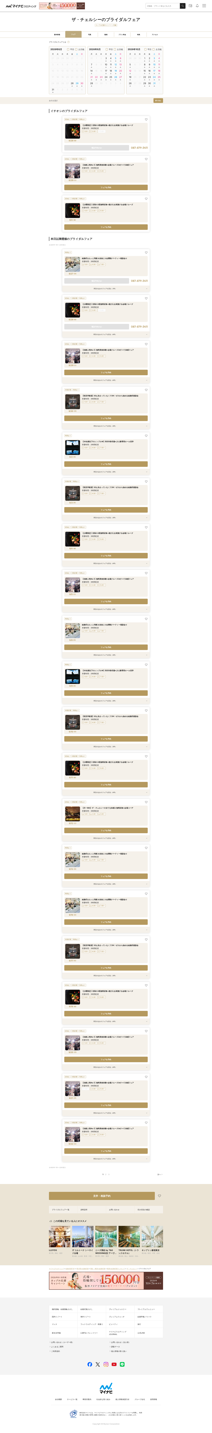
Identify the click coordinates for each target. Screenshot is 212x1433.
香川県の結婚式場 (82, 1269)
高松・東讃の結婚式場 (97, 1269)
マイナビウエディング (56, 1269)
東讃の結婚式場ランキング (116, 1269)
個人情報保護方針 (122, 1399)
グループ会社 (140, 1399)
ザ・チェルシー (132, 1269)
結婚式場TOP (70, 1269)
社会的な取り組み (103, 1399)
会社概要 (58, 1399)
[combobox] (163, 6)
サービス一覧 (72, 1399)
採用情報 (153, 1399)
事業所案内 (87, 1399)
